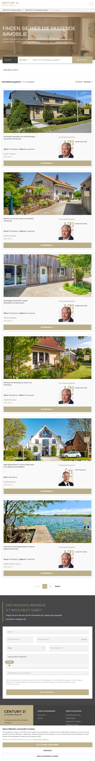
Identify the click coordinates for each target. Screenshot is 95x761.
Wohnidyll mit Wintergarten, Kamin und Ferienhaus (18, 384)
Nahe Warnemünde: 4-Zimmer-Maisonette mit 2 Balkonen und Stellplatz (19, 466)
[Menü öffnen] (91, 4)
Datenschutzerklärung (13, 684)
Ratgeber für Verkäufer (73, 721)
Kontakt (40, 718)
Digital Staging (70, 718)
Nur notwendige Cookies (47, 756)
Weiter (57, 586)
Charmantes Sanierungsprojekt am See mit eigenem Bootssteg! (19, 548)
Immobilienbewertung (73, 715)
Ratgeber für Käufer (72, 725)
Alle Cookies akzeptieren (47, 745)
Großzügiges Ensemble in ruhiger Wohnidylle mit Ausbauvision (16, 302)
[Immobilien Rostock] (16, 712)
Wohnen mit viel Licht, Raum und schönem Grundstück (19, 220)
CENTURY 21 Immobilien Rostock (36, 10)
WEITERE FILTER (10, 70)
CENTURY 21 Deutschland (12, 10)
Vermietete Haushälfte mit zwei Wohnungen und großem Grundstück (19, 138)
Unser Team (42, 715)
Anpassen (47, 750)
